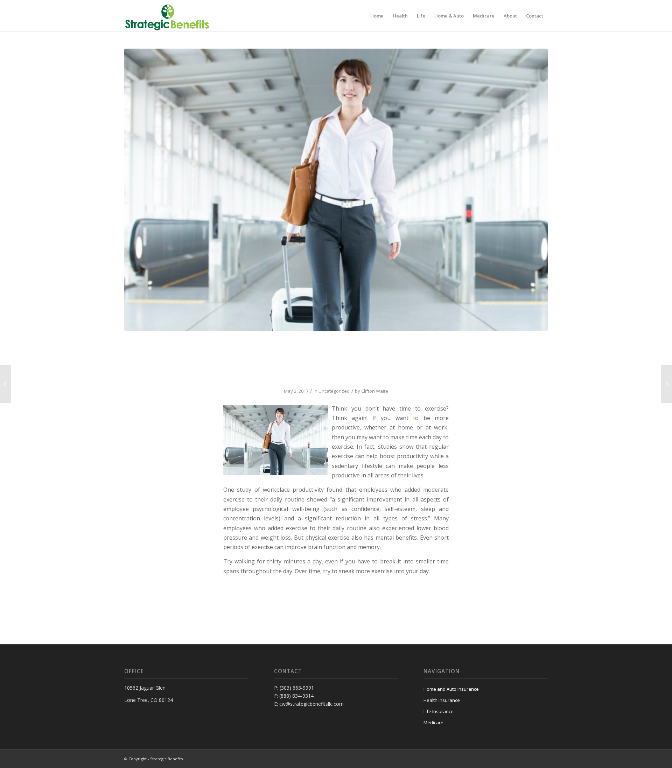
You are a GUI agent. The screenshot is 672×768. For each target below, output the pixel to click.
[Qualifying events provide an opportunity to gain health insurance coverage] (666, 384)
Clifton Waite (374, 391)
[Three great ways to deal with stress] (5, 384)
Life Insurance (439, 711)
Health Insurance (442, 700)
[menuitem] (377, 15)
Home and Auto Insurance (451, 689)
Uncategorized (334, 391)
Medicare (433, 722)
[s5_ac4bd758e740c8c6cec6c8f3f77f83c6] (336, 190)
